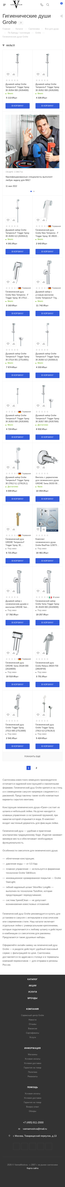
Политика (32, 1072)
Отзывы (32, 1024)
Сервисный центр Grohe (32, 1015)
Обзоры (32, 1111)
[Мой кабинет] (53, 5)
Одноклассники (40, 1146)
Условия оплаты (32, 1059)
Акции (32, 985)
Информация (32, 1048)
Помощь (32, 1087)
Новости (32, 1020)
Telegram (24, 1146)
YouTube (32, 1146)
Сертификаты (32, 1033)
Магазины (32, 1054)
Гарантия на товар (32, 1067)
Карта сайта (32, 1168)
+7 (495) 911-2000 (33, 1122)
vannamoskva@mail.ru (35, 1128)
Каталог (32, 979)
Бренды (33, 998)
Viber (48, 1146)
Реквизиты (33, 1076)
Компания (32, 1009)
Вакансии (32, 1028)
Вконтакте (16, 1146)
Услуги (32, 992)
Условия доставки (32, 1063)
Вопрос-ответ (32, 1107)
